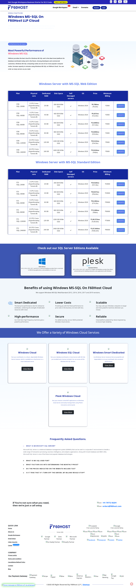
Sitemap (86, 584)
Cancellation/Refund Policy (16, 562)
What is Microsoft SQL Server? (40, 446)
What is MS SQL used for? (37, 461)
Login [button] (103, 8)
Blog (9, 569)
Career (13, 545)
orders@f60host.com (112, 506)
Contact (10, 565)
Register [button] (96, 8)
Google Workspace (61, 7)
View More (27, 369)
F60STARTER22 (61, 2)
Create (121, 106)
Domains (84, 7)
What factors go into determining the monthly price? (52, 465)
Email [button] (75, 7)
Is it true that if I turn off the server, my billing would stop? (55, 473)
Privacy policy (12, 555)
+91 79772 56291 (110, 502)
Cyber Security (12, 542)
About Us (11, 532)
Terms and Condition (14, 559)
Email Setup (12, 538)
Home (10, 528)
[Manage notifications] (131, 583)
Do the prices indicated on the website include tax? (51, 469)
